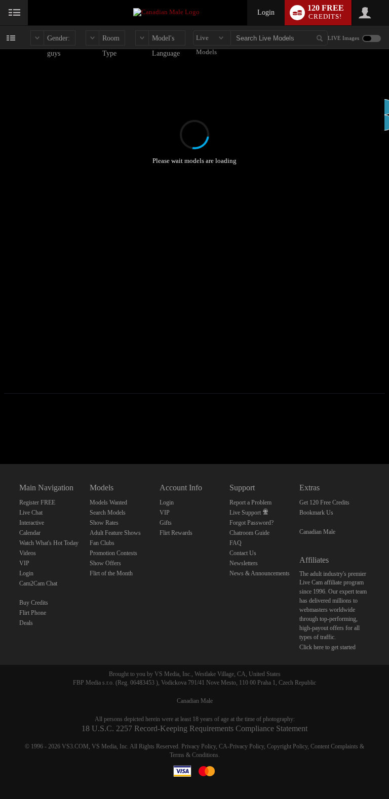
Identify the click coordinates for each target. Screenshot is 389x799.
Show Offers (105, 563)
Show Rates (104, 522)
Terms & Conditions (194, 755)
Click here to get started (327, 647)
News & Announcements (259, 573)
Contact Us (242, 553)
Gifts (166, 522)
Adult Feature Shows (115, 532)
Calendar (30, 532)
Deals (26, 622)
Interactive (31, 522)
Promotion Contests (113, 553)
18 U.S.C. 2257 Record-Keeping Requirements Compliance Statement (194, 728)
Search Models (108, 512)
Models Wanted (108, 502)
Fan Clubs (102, 542)
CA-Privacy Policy (241, 746)
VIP (24, 563)
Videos (27, 553)
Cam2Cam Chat (38, 583)
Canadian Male (317, 531)
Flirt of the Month (111, 573)
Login (266, 12)
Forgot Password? (251, 522)
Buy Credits (33, 602)
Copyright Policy (287, 746)
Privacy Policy (198, 746)
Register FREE (37, 502)
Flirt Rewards (176, 532)
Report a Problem (250, 502)
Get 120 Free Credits (324, 502)
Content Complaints (334, 746)
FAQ (235, 542)
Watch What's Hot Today (49, 542)
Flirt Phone (32, 612)
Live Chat (31, 512)
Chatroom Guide (249, 532)
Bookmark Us (316, 512)
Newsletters (243, 563)
